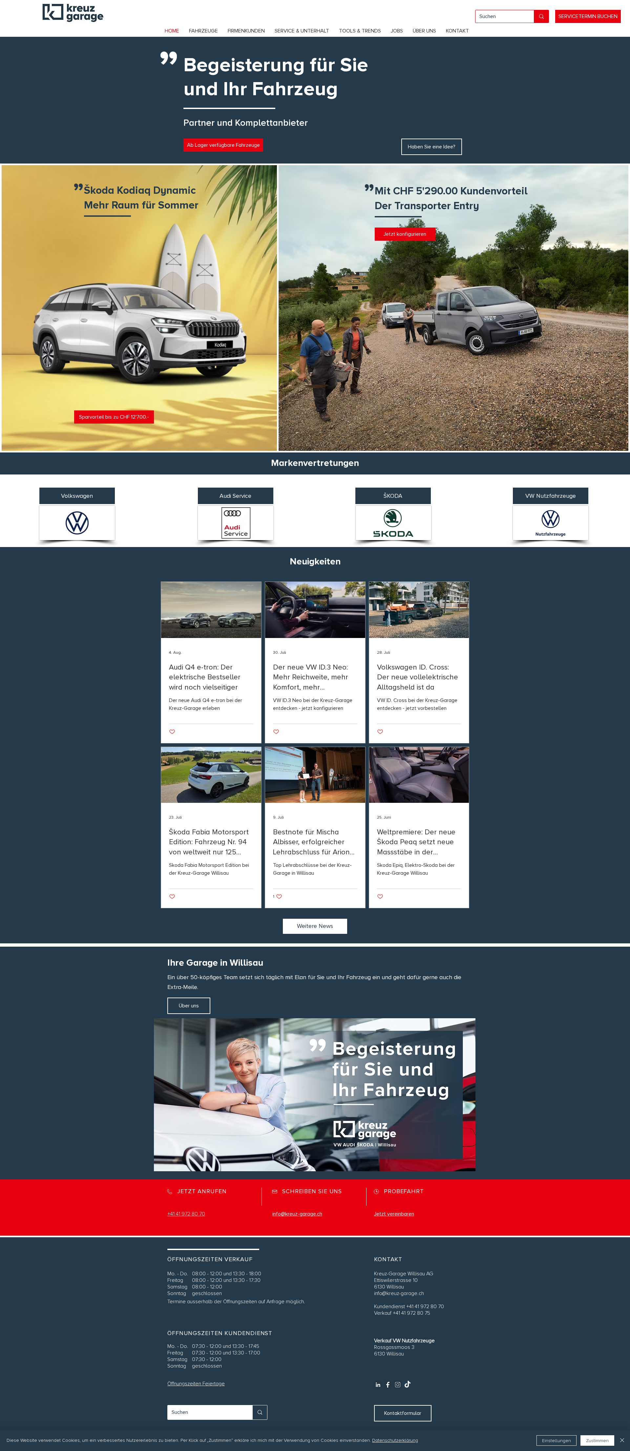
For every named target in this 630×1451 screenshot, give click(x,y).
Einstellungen (556, 1440)
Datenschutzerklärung (395, 1440)
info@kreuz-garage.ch (399, 1293)
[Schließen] (622, 1440)
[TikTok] (407, 1385)
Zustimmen (597, 1440)
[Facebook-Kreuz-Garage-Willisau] (388, 1385)
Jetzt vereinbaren (394, 1214)
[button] (203, 31)
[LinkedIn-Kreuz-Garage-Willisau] (378, 1385)
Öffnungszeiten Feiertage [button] (196, 1383)
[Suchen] (541, 16)
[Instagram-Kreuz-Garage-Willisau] (398, 1385)
